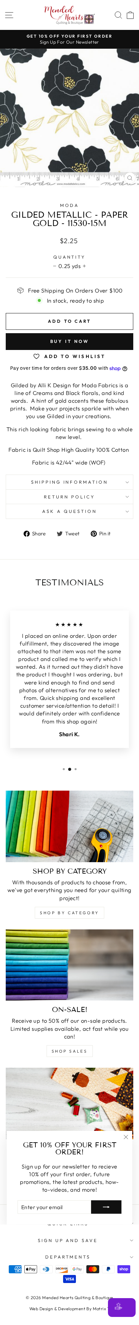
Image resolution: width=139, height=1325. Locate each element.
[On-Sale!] (69, 965)
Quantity (69, 257)
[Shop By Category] (69, 826)
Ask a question (69, 511)
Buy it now (69, 341)
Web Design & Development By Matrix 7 (69, 1308)
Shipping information (69, 482)
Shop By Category (69, 912)
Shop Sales (70, 1051)
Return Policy (69, 496)
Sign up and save (68, 1240)
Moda (69, 205)
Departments (68, 1257)
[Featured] (69, 1103)
